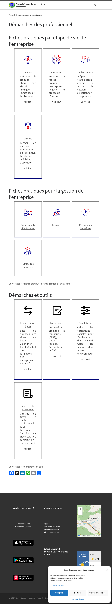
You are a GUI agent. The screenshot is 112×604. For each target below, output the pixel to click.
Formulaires (56, 323)
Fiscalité (56, 225)
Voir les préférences (97, 592)
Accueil (12, 15)
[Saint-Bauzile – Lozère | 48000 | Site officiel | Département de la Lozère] (12, 5)
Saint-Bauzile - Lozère (25, 598)
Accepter (59, 592)
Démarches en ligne (28, 324)
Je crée (28, 72)
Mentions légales (78, 599)
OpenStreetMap (94, 536)
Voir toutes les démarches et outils (27, 466)
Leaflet (83, 536)
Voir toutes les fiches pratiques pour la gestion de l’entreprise (40, 283)
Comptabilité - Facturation (28, 226)
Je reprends (56, 72)
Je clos (28, 138)
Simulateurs (85, 323)
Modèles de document (28, 407)
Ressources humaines (85, 226)
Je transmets (85, 72)
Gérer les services (58, 585)
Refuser (77, 592)
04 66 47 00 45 (53, 532)
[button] (106, 570)
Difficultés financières (28, 265)
